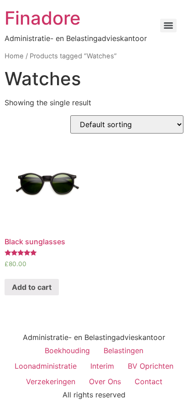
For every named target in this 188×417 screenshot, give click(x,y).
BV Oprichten (150, 366)
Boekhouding (67, 350)
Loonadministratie (46, 366)
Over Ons (105, 381)
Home (14, 56)
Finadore (43, 18)
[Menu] (168, 25)
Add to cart (32, 287)
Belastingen (123, 350)
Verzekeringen (50, 381)
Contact (148, 381)
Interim (102, 366)
